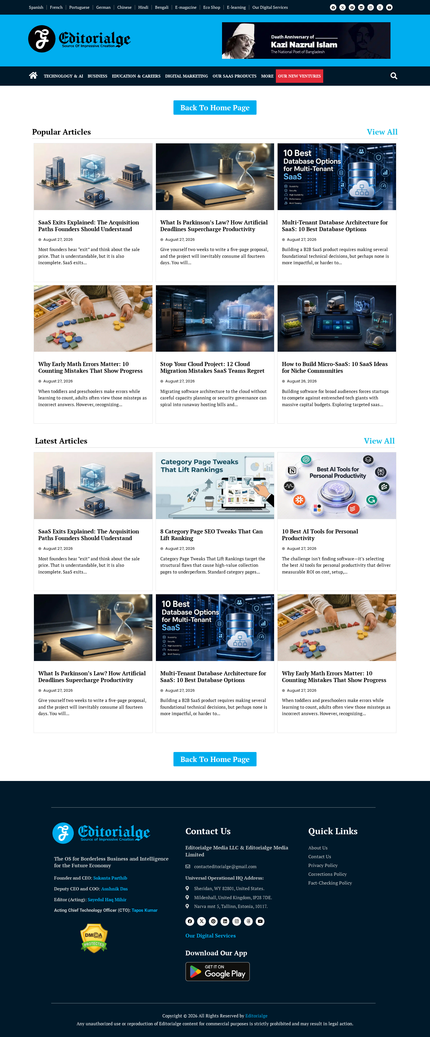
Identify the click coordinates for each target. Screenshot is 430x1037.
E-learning (236, 7)
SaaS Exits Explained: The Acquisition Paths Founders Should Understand (88, 226)
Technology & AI (63, 76)
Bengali (161, 7)
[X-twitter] (342, 7)
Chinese (124, 7)
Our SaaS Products (235, 76)
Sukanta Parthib (110, 878)
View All (382, 132)
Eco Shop (211, 7)
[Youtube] (389, 7)
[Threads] (380, 7)
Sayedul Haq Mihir (107, 899)
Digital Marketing (186, 76)
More (267, 76)
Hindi (143, 7)
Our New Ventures (299, 76)
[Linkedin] (361, 7)
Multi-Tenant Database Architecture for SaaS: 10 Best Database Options (335, 226)
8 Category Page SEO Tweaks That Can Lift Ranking (211, 535)
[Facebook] (333, 7)
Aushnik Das (114, 889)
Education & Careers (136, 76)
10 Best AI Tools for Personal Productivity (320, 535)
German (103, 7)
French (56, 7)
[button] (394, 76)
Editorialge (256, 1016)
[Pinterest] (352, 7)
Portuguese (79, 7)
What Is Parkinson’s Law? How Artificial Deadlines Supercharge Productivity (214, 226)
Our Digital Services (270, 7)
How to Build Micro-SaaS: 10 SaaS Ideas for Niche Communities (335, 367)
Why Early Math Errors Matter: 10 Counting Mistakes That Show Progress (90, 367)
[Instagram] (370, 7)
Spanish (36, 7)
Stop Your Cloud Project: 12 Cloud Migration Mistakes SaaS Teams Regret (212, 367)
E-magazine (186, 7)
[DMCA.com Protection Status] (94, 951)
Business (97, 76)
